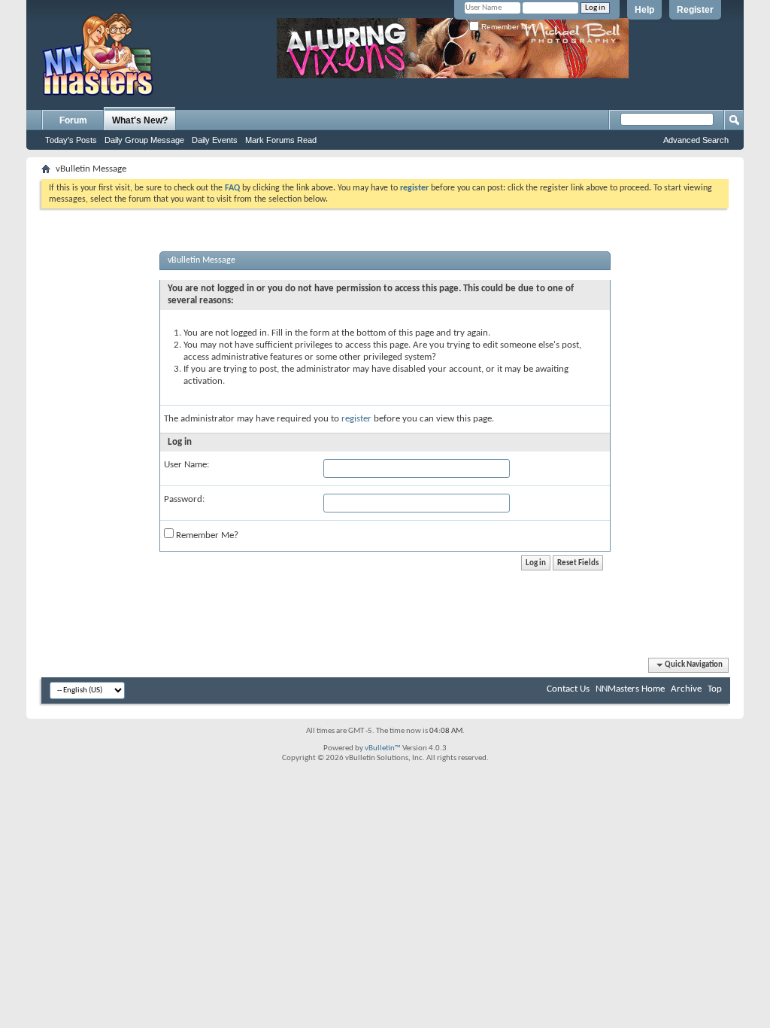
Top (715, 689)
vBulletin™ (383, 748)
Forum (73, 120)
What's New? (140, 120)
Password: (184, 499)
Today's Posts (71, 139)
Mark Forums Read (281, 139)
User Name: (186, 465)
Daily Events (215, 139)
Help (644, 10)
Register (695, 10)
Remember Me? (507, 27)
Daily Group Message (144, 139)
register (356, 419)
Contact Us (568, 689)
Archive (686, 689)
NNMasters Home (630, 689)
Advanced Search (696, 139)
